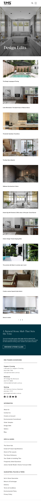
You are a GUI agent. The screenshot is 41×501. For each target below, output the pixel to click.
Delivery (6, 485)
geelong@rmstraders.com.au (12, 393)
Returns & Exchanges (10, 481)
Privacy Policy (8, 494)
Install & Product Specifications (13, 449)
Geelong (6, 387)
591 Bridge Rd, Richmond (11, 379)
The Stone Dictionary (10, 455)
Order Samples (8, 422)
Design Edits (7, 425)
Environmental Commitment (12, 419)
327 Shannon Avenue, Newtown (13, 389)
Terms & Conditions (10, 488)
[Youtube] (13, 397)
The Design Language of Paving (11, 81)
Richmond (7, 377)
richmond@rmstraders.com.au (13, 383)
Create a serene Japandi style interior (12, 291)
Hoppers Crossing (9, 366)
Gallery (6, 429)
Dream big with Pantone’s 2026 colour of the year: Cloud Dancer (19, 212)
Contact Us (7, 413)
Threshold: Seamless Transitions (11, 134)
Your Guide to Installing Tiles (12, 458)
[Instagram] (7, 397)
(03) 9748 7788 (8, 370)
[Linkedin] (10, 397)
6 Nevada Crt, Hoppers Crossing (13, 368)
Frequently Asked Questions (12, 461)
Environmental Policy (10, 491)
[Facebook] (5, 397)
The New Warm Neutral (9, 160)
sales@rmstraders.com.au (12, 372)
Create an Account (9, 416)
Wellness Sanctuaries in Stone (10, 186)
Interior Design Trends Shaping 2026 (12, 239)
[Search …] (32, 3)
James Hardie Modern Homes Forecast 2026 (17, 465)
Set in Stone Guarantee (11, 478)
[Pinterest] (16, 397)
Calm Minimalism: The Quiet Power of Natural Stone (16, 107)
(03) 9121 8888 (8, 381)
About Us (6, 409)
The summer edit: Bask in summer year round (14, 265)
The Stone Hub (8, 445)
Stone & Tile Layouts (10, 452)
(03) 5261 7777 (8, 391)
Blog (5, 432)
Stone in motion (7, 317)
